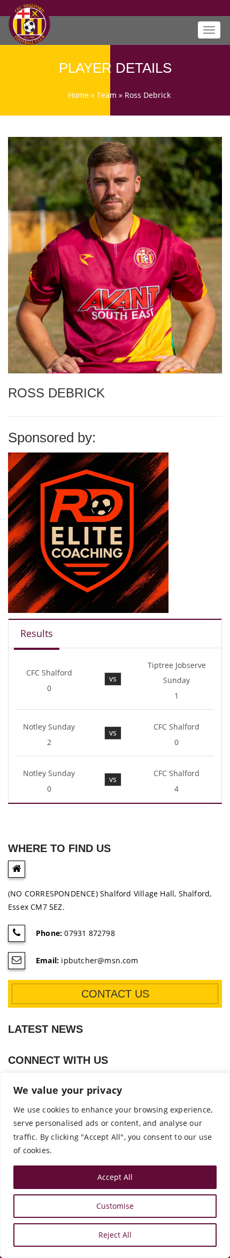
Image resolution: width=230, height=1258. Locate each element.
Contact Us (115, 994)
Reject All (115, 1235)
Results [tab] (36, 633)
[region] (115, 1165)
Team (107, 95)
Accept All (115, 1177)
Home (78, 95)
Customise (115, 1206)
